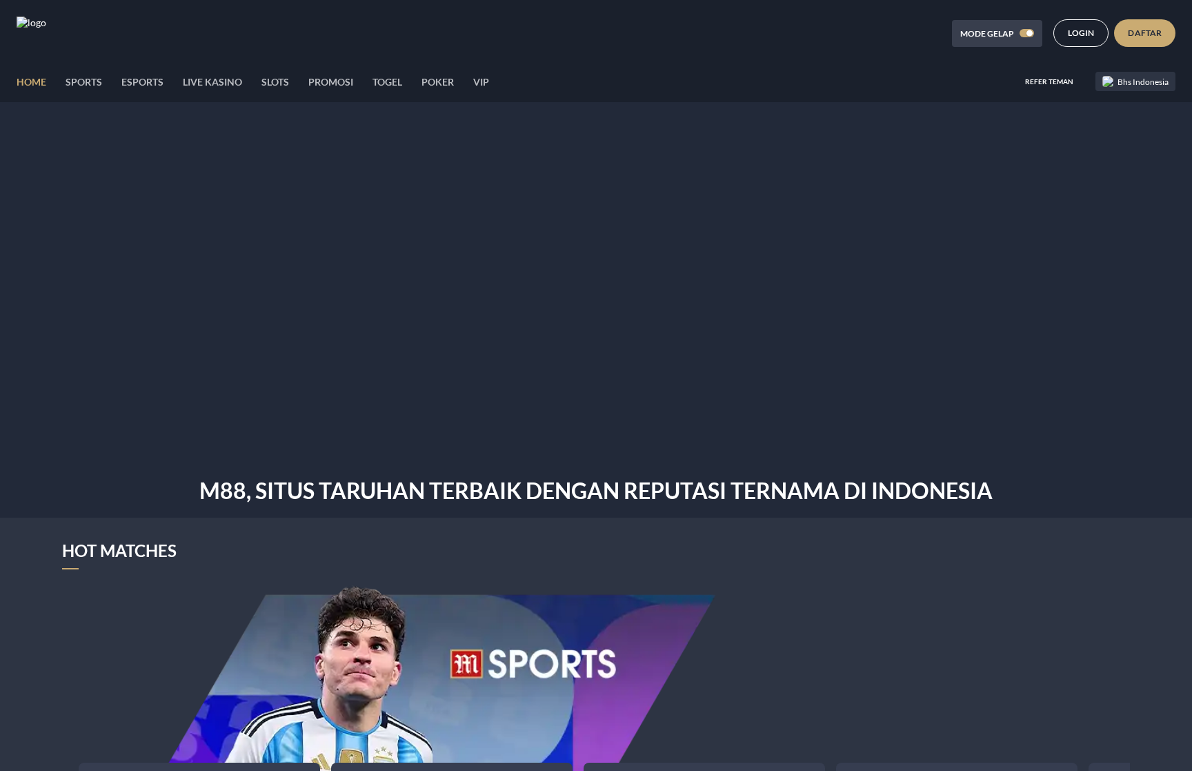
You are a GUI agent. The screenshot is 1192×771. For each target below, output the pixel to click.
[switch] (1027, 33)
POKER (437, 82)
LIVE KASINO (212, 82)
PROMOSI (330, 82)
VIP (481, 82)
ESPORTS (142, 82)
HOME (31, 82)
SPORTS (84, 82)
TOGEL (387, 82)
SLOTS (275, 82)
